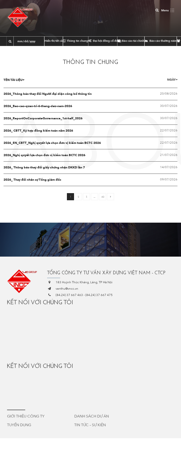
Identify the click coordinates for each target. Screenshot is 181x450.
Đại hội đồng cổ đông (104, 41)
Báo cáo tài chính (132, 41)
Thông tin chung (77, 41)
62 (103, 196)
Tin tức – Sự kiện (90, 425)
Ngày (171, 80)
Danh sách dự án (91, 416)
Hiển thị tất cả (54, 41)
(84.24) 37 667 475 (99, 295)
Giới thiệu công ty (26, 416)
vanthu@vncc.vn (67, 289)
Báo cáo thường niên (163, 41)
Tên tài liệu (13, 80)
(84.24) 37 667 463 (69, 295)
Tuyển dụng (19, 425)
